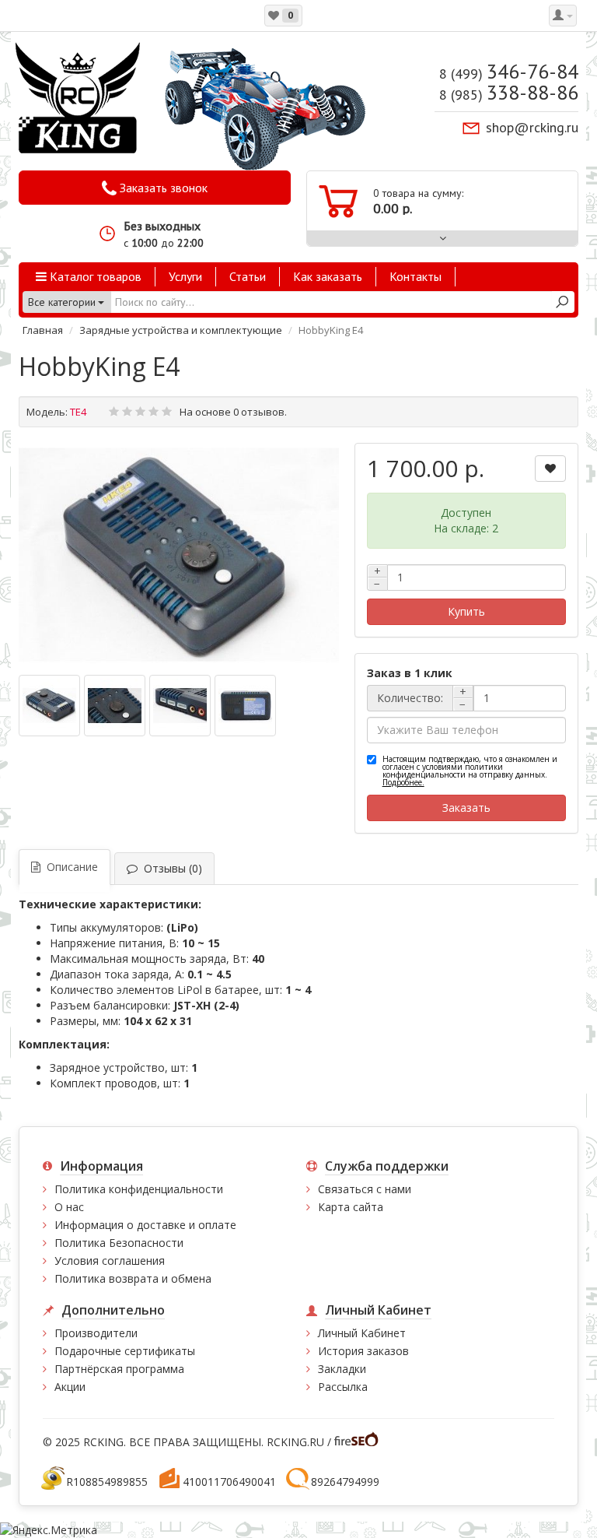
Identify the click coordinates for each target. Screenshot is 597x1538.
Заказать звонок (162, 187)
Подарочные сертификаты (124, 1350)
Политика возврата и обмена (132, 1278)
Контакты (415, 276)
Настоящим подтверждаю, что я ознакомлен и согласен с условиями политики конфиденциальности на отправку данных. (469, 770)
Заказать (466, 807)
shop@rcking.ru (532, 127)
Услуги (185, 276)
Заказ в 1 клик (409, 672)
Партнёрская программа (119, 1368)
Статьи (247, 276)
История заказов (363, 1350)
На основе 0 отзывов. (233, 412)
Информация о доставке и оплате (145, 1224)
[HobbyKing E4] (179, 555)
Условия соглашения (109, 1260)
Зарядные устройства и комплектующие (180, 330)
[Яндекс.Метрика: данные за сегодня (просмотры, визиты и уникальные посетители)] (48, 1530)
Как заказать (327, 276)
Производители (96, 1333)
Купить (466, 611)
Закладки (342, 1368)
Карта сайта (350, 1206)
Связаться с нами (364, 1189)
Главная (43, 330)
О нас (69, 1206)
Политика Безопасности (118, 1242)
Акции (70, 1386)
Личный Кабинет (362, 1333)
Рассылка (343, 1386)
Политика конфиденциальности (138, 1189)
